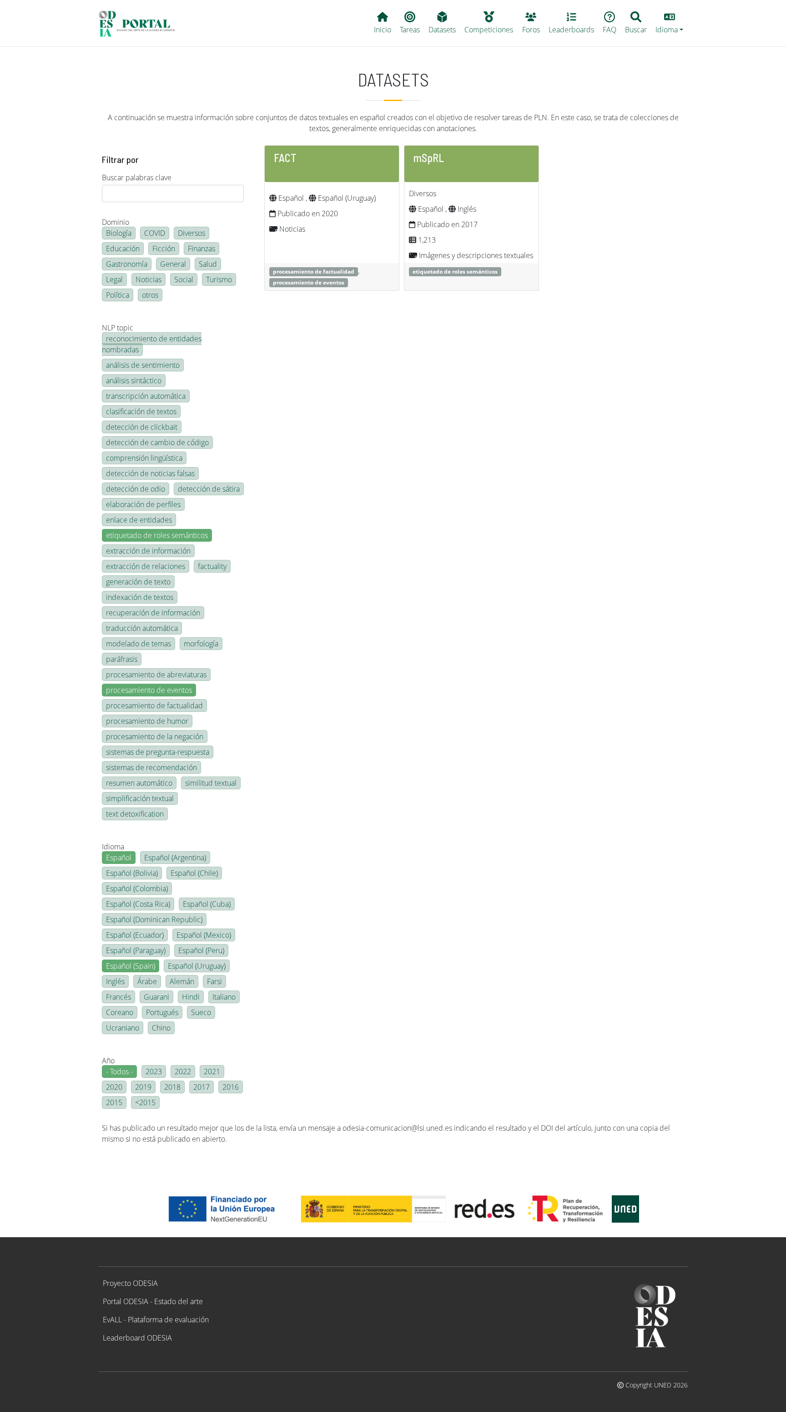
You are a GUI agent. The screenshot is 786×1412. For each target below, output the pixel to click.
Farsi (214, 981)
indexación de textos (139, 597)
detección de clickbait (141, 427)
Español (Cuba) (207, 904)
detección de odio (135, 489)
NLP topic (117, 328)
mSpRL (428, 157)
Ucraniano (122, 1028)
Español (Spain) (130, 966)
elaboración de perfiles (143, 504)
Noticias (148, 279)
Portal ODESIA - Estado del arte (153, 1301)
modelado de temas (138, 644)
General (173, 264)
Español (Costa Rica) (138, 904)
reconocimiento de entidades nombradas (152, 344)
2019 (143, 1087)
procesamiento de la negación (154, 736)
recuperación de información (153, 613)
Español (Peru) (201, 950)
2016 (230, 1087)
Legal (114, 279)
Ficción (163, 249)
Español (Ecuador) (135, 935)
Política (117, 295)
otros (150, 295)
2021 (212, 1072)
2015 (114, 1102)
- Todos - (119, 1072)
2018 (172, 1087)
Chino (161, 1028)
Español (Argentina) (175, 858)
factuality (212, 566)
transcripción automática (146, 396)
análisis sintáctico (133, 381)
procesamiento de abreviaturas (156, 675)
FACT (285, 157)
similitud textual (211, 783)
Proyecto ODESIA (130, 1283)
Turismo (219, 279)
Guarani (156, 997)
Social (183, 279)
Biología (118, 233)
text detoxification (135, 814)
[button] (669, 23)
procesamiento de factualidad (154, 706)
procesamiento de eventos (149, 690)
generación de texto (138, 582)
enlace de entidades (139, 520)
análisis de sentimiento (143, 365)
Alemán (182, 981)
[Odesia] (140, 23)
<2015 (145, 1102)
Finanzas (201, 249)
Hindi (191, 997)
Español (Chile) (194, 873)
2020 (114, 1087)
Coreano (119, 1012)
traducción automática (142, 628)
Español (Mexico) (203, 935)
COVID (154, 233)
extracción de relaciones (145, 566)
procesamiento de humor (147, 721)
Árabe (147, 981)
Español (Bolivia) (132, 873)
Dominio (115, 222)
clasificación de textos (141, 411)
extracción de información (148, 551)
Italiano (224, 997)
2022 (183, 1072)
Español (118, 858)
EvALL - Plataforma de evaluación (156, 1320)
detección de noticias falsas (150, 473)
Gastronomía (126, 264)
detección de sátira (209, 489)
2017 (201, 1087)
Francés (118, 997)
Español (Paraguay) (136, 950)
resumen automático (139, 783)
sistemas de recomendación (151, 767)
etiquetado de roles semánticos (157, 535)
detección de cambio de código (157, 442)
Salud (208, 264)
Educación (123, 249)
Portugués (162, 1012)
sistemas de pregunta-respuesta (157, 752)
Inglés (115, 981)
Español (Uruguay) (197, 966)
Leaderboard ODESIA (137, 1338)
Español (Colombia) (137, 889)
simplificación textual (140, 798)
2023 (154, 1072)
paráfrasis (121, 659)
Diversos (191, 233)
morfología (201, 644)
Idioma (113, 847)
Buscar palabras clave (136, 178)
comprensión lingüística (144, 458)
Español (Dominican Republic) (154, 919)
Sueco (201, 1012)
